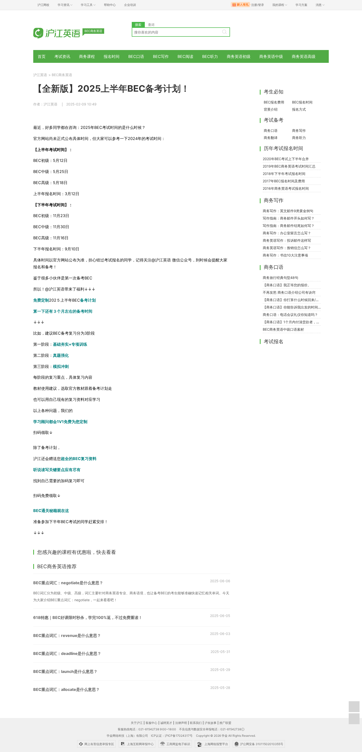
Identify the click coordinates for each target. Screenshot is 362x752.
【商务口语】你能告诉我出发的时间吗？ (294, 307)
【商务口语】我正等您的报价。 (287, 285)
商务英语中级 (271, 56)
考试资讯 (62, 56)
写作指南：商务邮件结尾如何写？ (288, 225)
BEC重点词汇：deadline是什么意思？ (67, 653)
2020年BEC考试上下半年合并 (286, 159)
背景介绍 (271, 109)
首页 (42, 56)
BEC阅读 (185, 56)
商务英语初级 (238, 56)
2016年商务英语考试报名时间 (286, 188)
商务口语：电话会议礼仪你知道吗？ (290, 314)
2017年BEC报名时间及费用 (284, 181)
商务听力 (299, 138)
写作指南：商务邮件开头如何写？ (288, 218)
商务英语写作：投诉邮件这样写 (287, 240)
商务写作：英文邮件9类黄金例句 (288, 211)
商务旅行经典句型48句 (280, 277)
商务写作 (299, 130)
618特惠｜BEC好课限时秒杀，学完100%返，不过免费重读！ (87, 617)
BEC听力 (210, 56)
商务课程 (87, 56)
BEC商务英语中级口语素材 (283, 329)
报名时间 (111, 56)
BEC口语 (136, 56)
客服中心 (151, 723)
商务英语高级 (303, 56)
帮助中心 (110, 5)
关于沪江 (137, 723)
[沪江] (64, 33)
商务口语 (271, 130)
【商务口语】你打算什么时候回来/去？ (293, 300)
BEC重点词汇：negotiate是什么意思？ (68, 582)
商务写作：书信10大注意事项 (285, 255)
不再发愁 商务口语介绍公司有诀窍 (289, 292)
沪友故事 (210, 723)
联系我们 (196, 723)
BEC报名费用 (274, 102)
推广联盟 (225, 723)
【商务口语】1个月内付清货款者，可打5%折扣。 (300, 322)
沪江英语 (40, 75)
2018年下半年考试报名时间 (284, 173)
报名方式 (299, 109)
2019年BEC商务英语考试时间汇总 (289, 166)
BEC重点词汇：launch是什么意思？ (65, 671)
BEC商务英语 (62, 75)
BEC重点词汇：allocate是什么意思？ (66, 689)
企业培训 (130, 5)
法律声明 (181, 723)
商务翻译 (271, 138)
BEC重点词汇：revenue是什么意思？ (67, 635)
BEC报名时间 (302, 102)
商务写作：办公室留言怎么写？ (287, 233)
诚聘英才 (166, 723)
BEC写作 (161, 56)
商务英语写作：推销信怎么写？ (287, 248)
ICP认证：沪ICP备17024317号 (172, 735)
